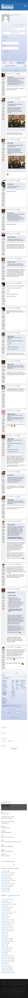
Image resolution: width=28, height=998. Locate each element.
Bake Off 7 (3, 934)
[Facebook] (5, 1)
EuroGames (3, 915)
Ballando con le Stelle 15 (6, 958)
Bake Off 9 (3, 952)
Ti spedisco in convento (6, 899)
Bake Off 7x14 (4, 882)
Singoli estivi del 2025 (21, 63)
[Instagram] (15, 1)
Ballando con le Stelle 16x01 (7, 880)
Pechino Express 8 (5, 902)
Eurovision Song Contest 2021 (7, 904)
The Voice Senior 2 (5, 949)
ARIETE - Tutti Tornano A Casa (7, 837)
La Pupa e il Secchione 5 (6, 971)
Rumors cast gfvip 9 (5, 855)
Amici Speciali (4, 943)
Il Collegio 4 (3, 901)
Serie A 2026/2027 (5, 813)
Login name (4, 40)
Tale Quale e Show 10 (5, 938)
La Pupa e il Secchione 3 (6, 926)
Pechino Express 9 (5, 909)
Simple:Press (13, 717)
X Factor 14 (3, 932)
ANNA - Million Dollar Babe (7, 846)
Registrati (10, 741)
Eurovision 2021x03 (5, 875)
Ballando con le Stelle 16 (6, 930)
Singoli (2, 840)
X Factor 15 (3, 946)
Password (4, 45)
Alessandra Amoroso (5, 827)
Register (23, 24)
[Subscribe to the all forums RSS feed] (3, 675)
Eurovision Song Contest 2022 (7, 912)
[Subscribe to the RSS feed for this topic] (25, 65)
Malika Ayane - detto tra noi (7, 851)
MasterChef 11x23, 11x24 (6, 883)
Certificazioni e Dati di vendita (7, 817)
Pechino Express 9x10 (6, 885)
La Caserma (3, 935)
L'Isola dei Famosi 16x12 (6, 872)
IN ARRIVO (3, 854)
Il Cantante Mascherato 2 (6, 923)
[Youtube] (13, 1)
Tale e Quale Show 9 (5, 966)
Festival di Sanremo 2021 (6, 957)
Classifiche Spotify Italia (6, 832)
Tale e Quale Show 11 (5, 907)
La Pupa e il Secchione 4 (6, 921)
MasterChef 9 (4, 910)
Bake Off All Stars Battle (6, 929)
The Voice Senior (4, 924)
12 (14, 70)
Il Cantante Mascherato (6, 962)
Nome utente (4, 727)
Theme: (8, 709)
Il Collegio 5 (3, 906)
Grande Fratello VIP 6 (5, 968)
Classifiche (3, 831)
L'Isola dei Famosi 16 (5, 913)
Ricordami (4, 738)
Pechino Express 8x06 (6, 886)
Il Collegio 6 (3, 918)
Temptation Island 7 (5, 927)
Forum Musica (11, 63)
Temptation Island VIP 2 (6, 941)
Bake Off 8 (3, 937)
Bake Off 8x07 (4, 889)
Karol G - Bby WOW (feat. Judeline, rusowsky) (11, 841)
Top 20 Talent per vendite (6, 818)
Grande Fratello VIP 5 (5, 955)
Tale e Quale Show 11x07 (6, 874)
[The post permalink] (17, 74)
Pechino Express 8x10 (6, 878)
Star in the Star (4, 965)
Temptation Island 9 (5, 969)
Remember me (6, 51)
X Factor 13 (3, 944)
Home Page (4, 63)
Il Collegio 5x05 (4, 888)
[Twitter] (2, 1)
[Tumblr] (10, 1)
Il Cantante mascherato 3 (6, 972)
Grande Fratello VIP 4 (5, 940)
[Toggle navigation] (25, 6)
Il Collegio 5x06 (4, 891)
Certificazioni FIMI (5, 823)
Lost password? (12, 58)
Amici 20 (3, 963)
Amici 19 (3, 954)
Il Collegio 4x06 (4, 871)
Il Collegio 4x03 (4, 877)
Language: (8, 712)
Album (2, 835)
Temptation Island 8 (5, 948)
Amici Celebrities (4, 951)
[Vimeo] (8, 1)
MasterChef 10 (4, 916)
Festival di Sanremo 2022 (6, 920)
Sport (2, 812)
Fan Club (3, 826)
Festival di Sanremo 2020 (6, 960)
